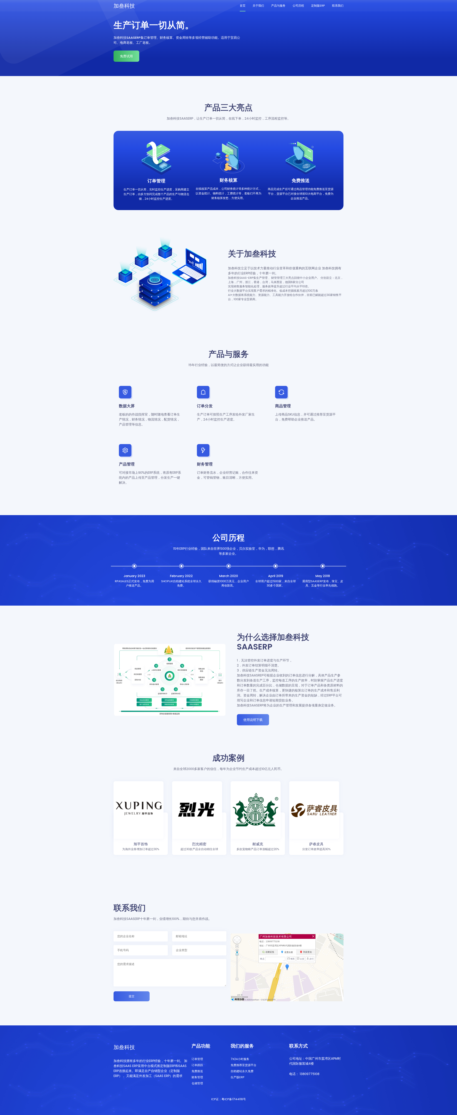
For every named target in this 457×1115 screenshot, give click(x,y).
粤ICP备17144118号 (234, 1099)
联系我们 (337, 6)
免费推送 (197, 1071)
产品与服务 (278, 6)
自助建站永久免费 (242, 1071)
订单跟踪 (197, 1065)
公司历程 (298, 6)
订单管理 (197, 1059)
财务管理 (197, 1077)
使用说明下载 (253, 720)
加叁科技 (124, 6)
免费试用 (126, 56)
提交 (131, 996)
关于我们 (258, 6)
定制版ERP (318, 6)
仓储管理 (197, 1083)
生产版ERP (237, 1077)
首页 (242, 6)
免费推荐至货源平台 (243, 1065)
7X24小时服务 (240, 1059)
